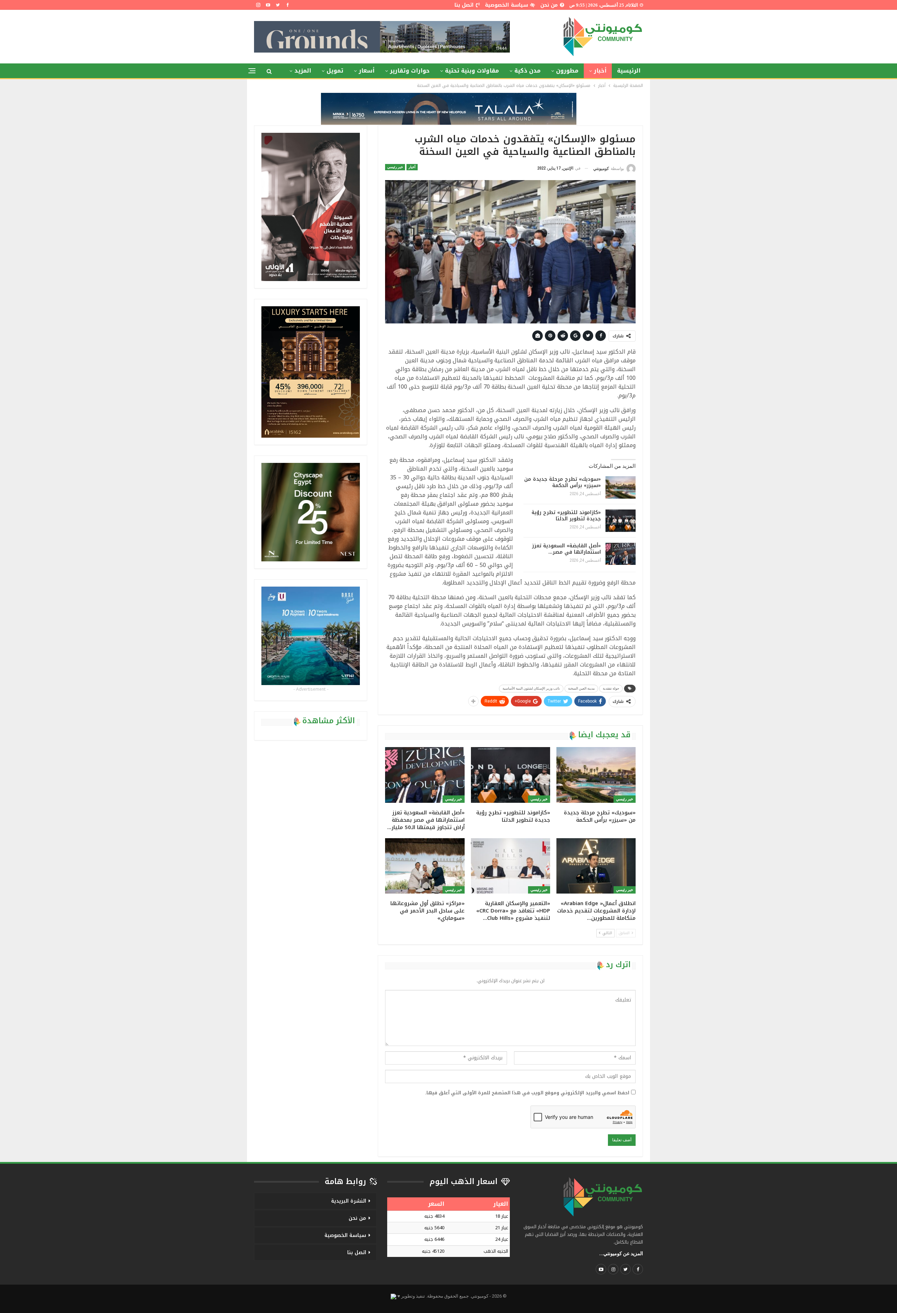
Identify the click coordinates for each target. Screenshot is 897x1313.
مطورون (567, 70)
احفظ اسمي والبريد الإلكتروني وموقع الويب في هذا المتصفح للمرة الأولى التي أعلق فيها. (527, 1093)
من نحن (549, 5)
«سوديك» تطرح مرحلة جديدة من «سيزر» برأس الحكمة (562, 482)
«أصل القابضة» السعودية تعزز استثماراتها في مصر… (566, 549)
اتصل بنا (464, 5)
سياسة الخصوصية (506, 5)
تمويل (335, 70)
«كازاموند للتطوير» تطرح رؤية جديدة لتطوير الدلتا (566, 516)
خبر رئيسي (395, 167)
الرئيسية (629, 70)
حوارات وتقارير (410, 70)
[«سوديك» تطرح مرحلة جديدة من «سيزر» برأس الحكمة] (620, 487)
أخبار (600, 70)
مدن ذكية (527, 70)
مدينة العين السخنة (581, 688)
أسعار (367, 70)
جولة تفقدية (611, 688)
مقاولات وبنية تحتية (472, 70)
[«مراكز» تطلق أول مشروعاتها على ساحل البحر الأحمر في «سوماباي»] (424, 866)
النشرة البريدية (348, 1201)
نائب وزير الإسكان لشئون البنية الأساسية (531, 688)
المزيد (302, 70)
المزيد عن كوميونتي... (621, 1253)
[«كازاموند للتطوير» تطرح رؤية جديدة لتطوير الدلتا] (620, 521)
